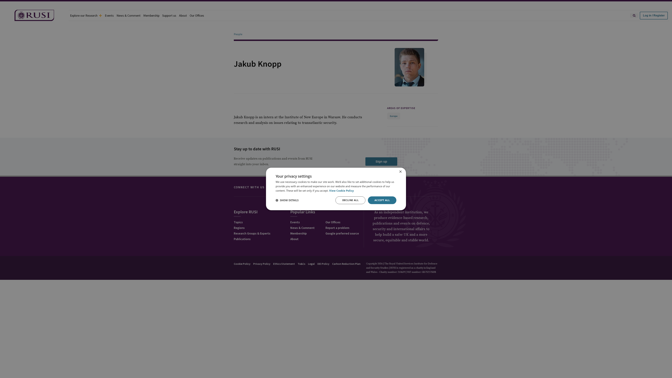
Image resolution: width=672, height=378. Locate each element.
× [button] (400, 171)
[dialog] (336, 189)
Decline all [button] (350, 200)
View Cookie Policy (341, 190)
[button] (287, 200)
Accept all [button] (382, 200)
